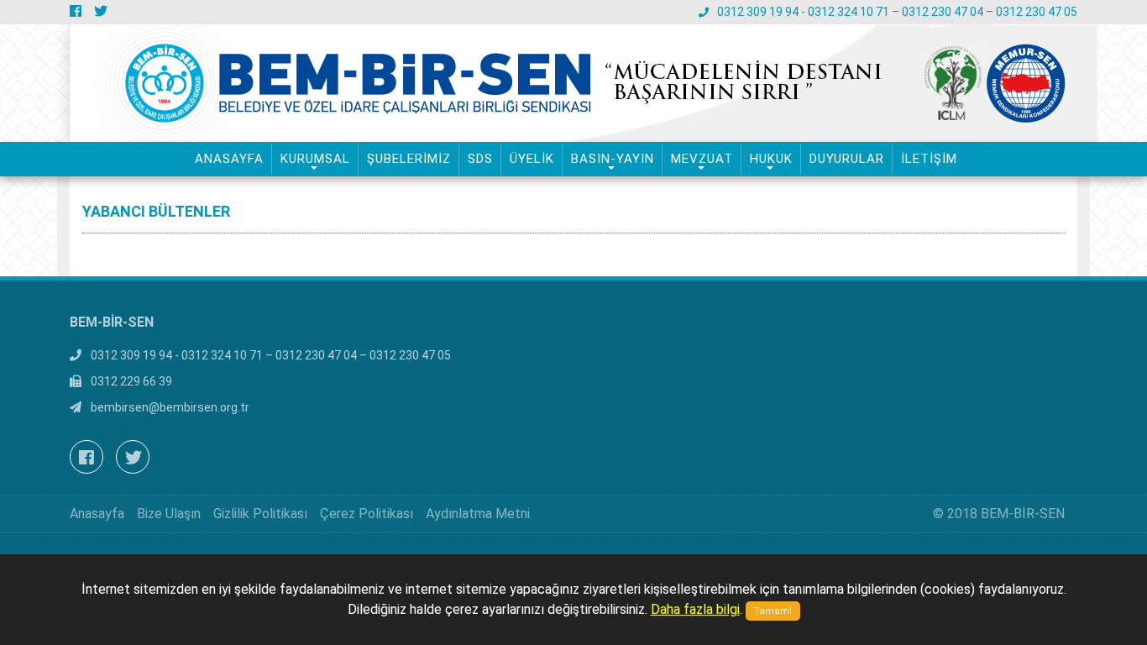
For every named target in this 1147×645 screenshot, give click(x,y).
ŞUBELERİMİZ (409, 158)
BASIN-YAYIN (612, 158)
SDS (480, 158)
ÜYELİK (532, 158)
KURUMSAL (315, 158)
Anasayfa (97, 514)
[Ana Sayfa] (374, 83)
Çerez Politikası (366, 514)
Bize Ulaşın (169, 514)
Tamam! (773, 611)
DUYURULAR (846, 158)
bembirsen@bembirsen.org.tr (170, 407)
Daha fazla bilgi (695, 609)
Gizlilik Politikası (260, 514)
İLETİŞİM (929, 158)
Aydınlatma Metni (478, 514)
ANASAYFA (229, 158)
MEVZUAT (702, 158)
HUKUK (771, 158)
